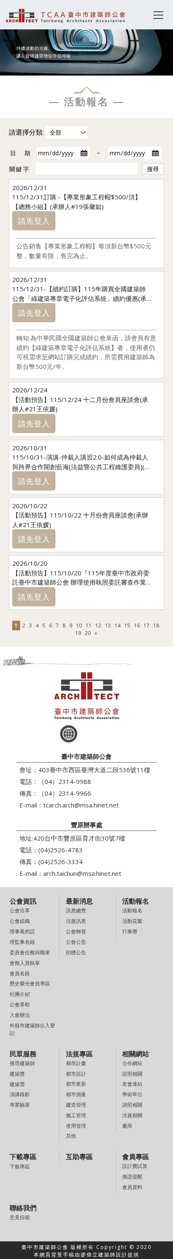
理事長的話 (22, 931)
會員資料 (132, 1187)
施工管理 (76, 1115)
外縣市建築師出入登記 (32, 1029)
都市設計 (76, 1073)
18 (156, 625)
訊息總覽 (76, 910)
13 (108, 625)
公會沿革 (20, 910)
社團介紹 (20, 994)
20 (88, 633)
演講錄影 (20, 1094)
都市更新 (76, 1083)
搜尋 (153, 169)
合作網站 (132, 1063)
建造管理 (76, 1104)
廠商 (127, 1125)
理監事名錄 (22, 942)
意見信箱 (20, 1217)
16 (137, 625)
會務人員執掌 (25, 962)
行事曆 (129, 931)
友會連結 (132, 1083)
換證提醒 (132, 1176)
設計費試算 (134, 1166)
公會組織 (20, 921)
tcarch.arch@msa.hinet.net (81, 805)
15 (127, 625)
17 (146, 625)
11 (89, 625)
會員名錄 (20, 973)
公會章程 (20, 1004)
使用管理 (76, 1125)
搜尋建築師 (22, 1063)
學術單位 (132, 1094)
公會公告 (76, 942)
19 (78, 633)
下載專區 (20, 1166)
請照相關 (132, 1104)
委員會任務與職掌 (30, 952)
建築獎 (17, 1073)
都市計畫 (76, 1063)
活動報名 (132, 910)
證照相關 (132, 1073)
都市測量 (76, 1094)
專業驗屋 (20, 1104)
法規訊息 (76, 921)
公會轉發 (76, 931)
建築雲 (17, 1084)
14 (118, 625)
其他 (71, 1135)
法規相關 (132, 1115)
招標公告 (76, 952)
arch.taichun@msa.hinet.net (82, 873)
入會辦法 (20, 1015)
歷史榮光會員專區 (30, 983)
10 (79, 625)
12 (98, 625)
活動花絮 (132, 921)
